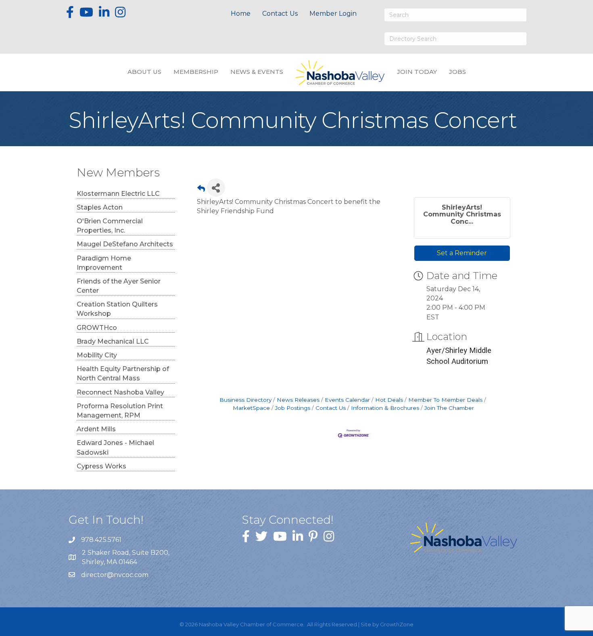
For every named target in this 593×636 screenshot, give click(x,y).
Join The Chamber (449, 408)
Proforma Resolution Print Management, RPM (120, 410)
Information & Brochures (385, 408)
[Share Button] (216, 187)
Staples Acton (100, 207)
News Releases (298, 400)
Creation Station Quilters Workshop (117, 308)
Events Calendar (347, 400)
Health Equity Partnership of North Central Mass (123, 373)
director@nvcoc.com (114, 575)
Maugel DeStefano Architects (125, 244)
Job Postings (292, 408)
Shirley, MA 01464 (126, 557)
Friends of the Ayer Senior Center (119, 285)
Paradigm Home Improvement (104, 262)
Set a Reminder (462, 253)
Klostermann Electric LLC (118, 193)
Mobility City (97, 355)
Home (241, 13)
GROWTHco (97, 328)
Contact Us (280, 13)
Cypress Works (101, 466)
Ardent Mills (96, 429)
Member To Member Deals (445, 400)
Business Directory (245, 400)
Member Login (333, 13)
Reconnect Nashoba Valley (120, 392)
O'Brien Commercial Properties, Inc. (110, 225)
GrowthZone (396, 624)
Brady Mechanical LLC (113, 341)
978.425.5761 (101, 540)
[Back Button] (201, 190)
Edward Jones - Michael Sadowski (115, 447)
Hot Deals (389, 400)
